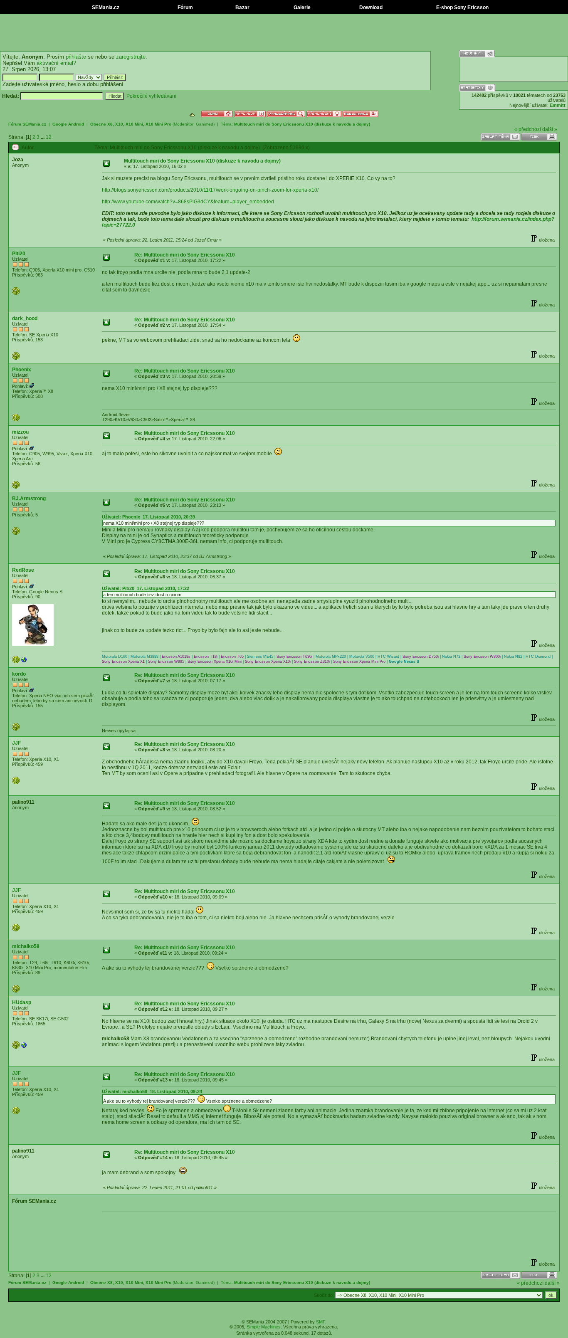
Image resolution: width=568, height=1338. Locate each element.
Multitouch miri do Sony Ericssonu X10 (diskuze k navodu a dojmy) (302, 124)
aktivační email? (56, 63)
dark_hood (24, 318)
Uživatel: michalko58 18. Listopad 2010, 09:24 (152, 1091)
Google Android (68, 124)
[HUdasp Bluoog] (24, 1046)
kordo (19, 674)
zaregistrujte (131, 57)
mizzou (20, 432)
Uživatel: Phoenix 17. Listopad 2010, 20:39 (148, 516)
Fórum (184, 7)
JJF (16, 743)
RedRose (23, 570)
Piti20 (18, 254)
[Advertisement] (284, 32)
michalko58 (26, 946)
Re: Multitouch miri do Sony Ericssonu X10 (184, 255)
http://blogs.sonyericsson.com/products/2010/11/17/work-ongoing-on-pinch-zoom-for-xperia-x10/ (210, 190)
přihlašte (76, 57)
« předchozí (527, 129)
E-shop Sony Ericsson (462, 7)
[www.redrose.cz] (24, 661)
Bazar (241, 7)
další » (549, 129)
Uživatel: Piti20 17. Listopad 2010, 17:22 (145, 588)
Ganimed (204, 124)
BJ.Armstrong (29, 498)
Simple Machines (264, 1326)
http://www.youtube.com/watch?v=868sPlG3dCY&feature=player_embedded (188, 202)
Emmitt (558, 105)
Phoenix (21, 370)
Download (370, 7)
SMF (320, 1321)
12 (49, 137)
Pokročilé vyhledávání (151, 96)
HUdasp (21, 1002)
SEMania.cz (105, 7)
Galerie (301, 7)
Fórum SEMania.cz (27, 124)
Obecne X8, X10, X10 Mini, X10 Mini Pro (130, 124)
